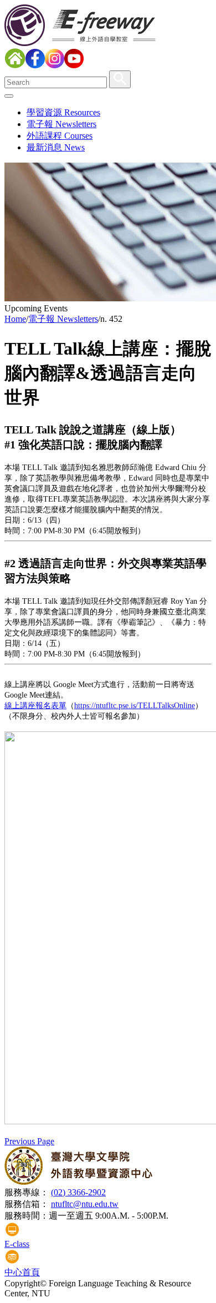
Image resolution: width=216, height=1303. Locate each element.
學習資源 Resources (63, 112)
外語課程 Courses (59, 135)
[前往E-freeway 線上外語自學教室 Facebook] (35, 65)
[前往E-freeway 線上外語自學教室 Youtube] (74, 65)
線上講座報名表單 (35, 705)
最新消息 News (56, 147)
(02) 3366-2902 (78, 1192)
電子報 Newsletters (61, 124)
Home (15, 319)
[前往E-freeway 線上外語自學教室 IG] (54, 65)
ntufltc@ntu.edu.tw (85, 1204)
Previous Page (29, 1141)
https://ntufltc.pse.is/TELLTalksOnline (134, 705)
